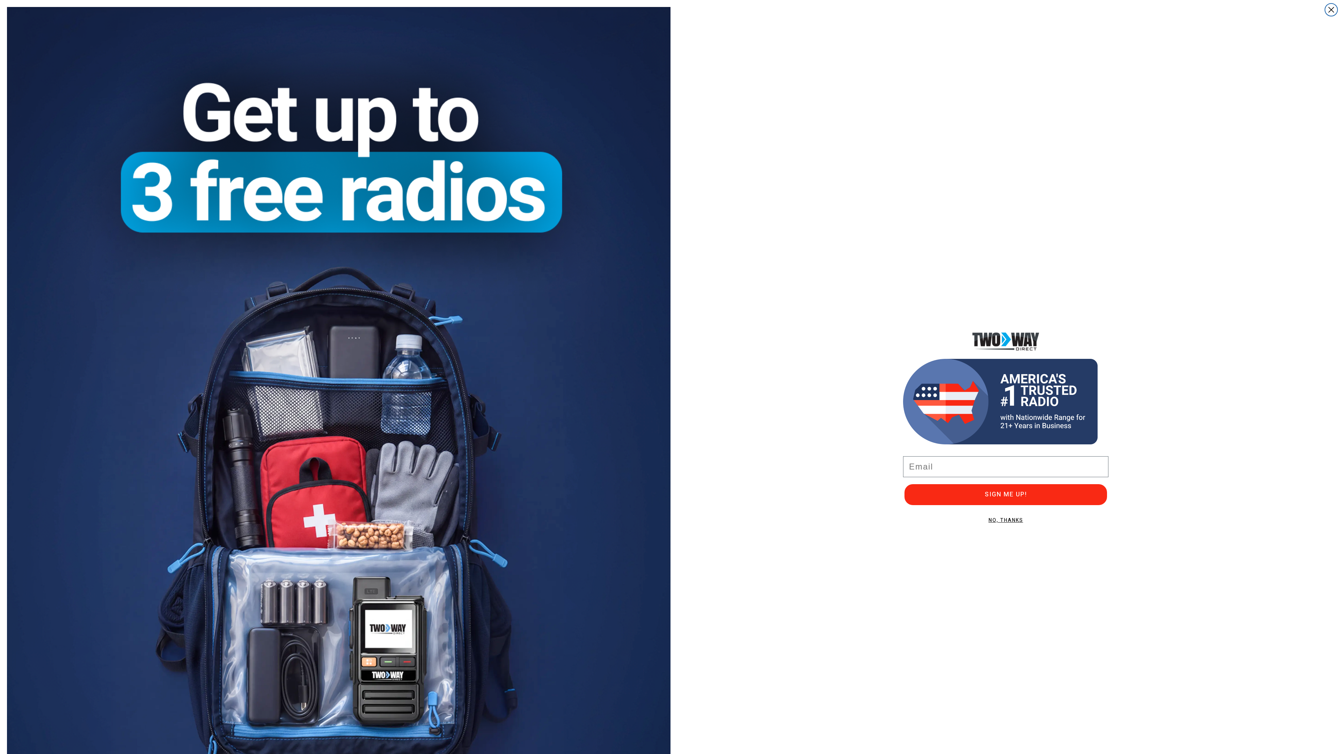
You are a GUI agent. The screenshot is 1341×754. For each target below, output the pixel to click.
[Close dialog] (1331, 9)
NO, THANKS (1006, 520)
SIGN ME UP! (1006, 494)
